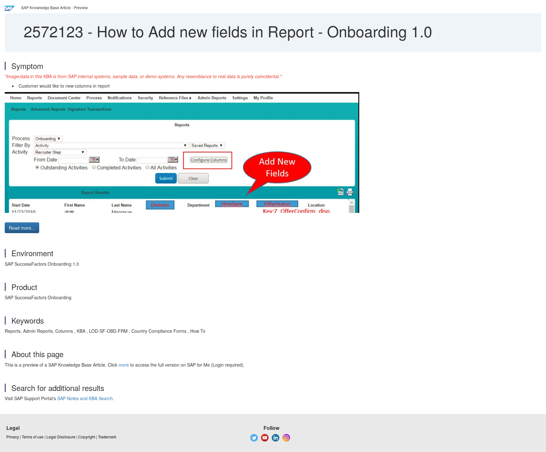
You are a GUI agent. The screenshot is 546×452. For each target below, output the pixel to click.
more (123, 365)
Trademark (107, 436)
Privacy (12, 436)
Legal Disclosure (61, 436)
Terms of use (33, 436)
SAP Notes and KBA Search (85, 398)
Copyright (86, 436)
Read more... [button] (22, 228)
